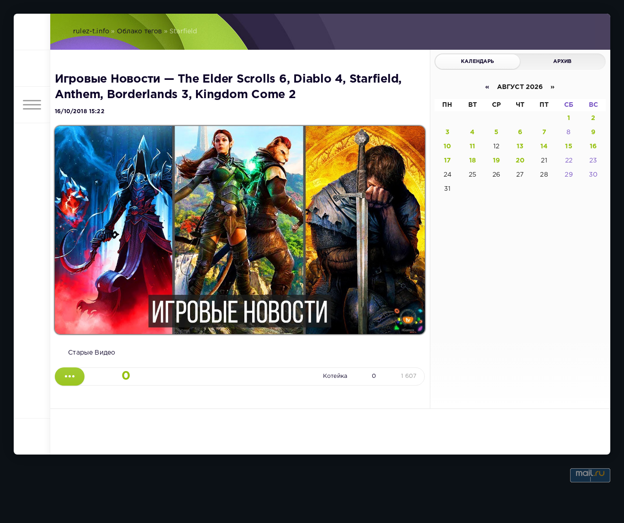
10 (447, 146)
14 (544, 146)
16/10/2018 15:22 (80, 111)
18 (472, 160)
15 (568, 146)
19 (496, 160)
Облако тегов (139, 31)
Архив (562, 61)
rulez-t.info (91, 31)
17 (447, 160)
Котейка (335, 376)
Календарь (477, 61)
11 (472, 146)
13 (520, 146)
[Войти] (32, 68)
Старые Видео (91, 353)
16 (593, 146)
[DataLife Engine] (32, 32)
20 (520, 160)
